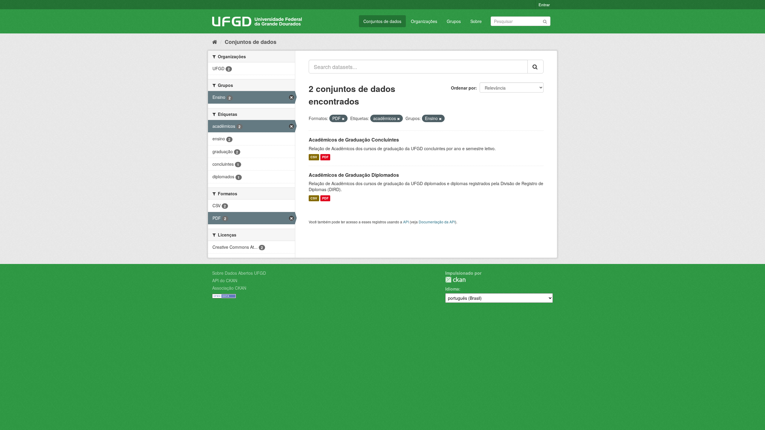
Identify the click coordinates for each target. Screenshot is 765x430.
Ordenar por (463, 88)
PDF (325, 157)
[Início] (214, 41)
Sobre (476, 21)
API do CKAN (224, 280)
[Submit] (544, 20)
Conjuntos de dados (382, 21)
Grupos (454, 21)
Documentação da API (437, 221)
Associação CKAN (229, 288)
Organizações (424, 21)
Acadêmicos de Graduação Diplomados (354, 174)
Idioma (452, 289)
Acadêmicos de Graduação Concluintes (354, 139)
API (406, 221)
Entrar (544, 4)
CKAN (455, 280)
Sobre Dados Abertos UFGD (239, 273)
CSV (313, 157)
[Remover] (343, 118)
